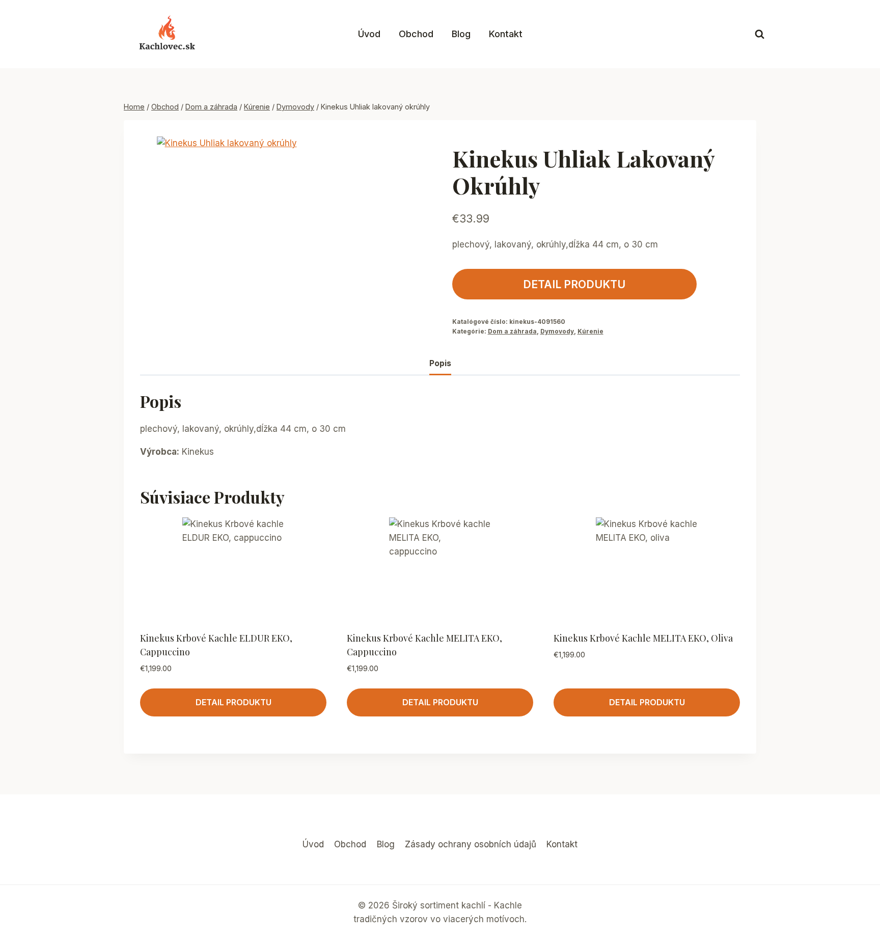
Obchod (416, 34)
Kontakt (505, 34)
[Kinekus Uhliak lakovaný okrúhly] (258, 204)
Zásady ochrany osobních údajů (470, 844)
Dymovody (557, 331)
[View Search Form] (759, 34)
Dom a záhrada (512, 331)
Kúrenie (590, 331)
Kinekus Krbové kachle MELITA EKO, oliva (643, 638)
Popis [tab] (440, 363)
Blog (461, 34)
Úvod (369, 34)
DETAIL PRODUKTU (574, 284)
